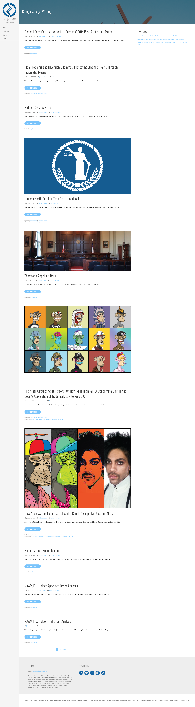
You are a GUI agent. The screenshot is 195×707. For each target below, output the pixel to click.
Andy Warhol (34, 536)
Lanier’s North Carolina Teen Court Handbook (52, 198)
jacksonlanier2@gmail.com (40, 671)
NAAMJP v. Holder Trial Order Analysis (48, 621)
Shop (4, 38)
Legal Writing (33, 53)
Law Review (62, 536)
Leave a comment (56, 36)
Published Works (42, 93)
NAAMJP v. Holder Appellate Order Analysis (51, 585)
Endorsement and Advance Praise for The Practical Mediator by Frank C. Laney (160, 39)
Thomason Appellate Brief (40, 275)
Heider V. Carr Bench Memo (41, 550)
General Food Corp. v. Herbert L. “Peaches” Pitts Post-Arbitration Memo (68, 31)
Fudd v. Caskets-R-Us (37, 107)
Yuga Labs (61, 419)
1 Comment (55, 77)
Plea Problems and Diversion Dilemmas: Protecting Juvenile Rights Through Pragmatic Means (71, 69)
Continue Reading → (32, 47)
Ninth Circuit (34, 419)
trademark (55, 419)
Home (4, 27)
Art (40, 536)
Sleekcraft (48, 419)
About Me (6, 31)
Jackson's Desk (9, 18)
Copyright (56, 536)
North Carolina (35, 222)
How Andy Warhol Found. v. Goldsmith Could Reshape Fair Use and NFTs (68, 513)
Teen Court (43, 222)
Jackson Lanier (42, 36)
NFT (67, 536)
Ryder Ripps (42, 419)
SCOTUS (71, 536)
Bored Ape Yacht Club (47, 536)
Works (5, 34)
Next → (65, 649)
